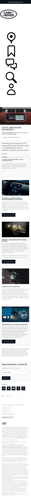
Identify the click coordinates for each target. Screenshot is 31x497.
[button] (15, 4)
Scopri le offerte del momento (15, 2)
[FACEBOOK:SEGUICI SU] (18, 388)
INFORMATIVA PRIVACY (7, 407)
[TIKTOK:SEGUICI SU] (9, 388)
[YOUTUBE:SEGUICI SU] (13, 388)
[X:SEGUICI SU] (23, 388)
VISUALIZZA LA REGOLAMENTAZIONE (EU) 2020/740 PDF (13, 444)
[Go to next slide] (28, 157)
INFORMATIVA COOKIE (7, 410)
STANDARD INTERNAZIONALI (8, 413)
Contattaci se (20, 436)
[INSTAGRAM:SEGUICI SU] (4, 388)
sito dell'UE (5, 434)
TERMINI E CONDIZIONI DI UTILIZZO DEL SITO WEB (13, 405)
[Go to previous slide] (26, 157)
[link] (15, 25)
